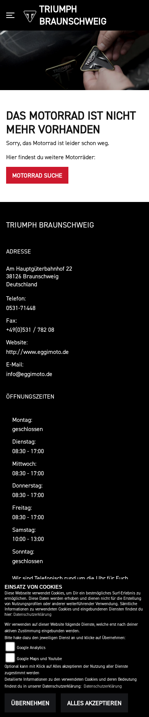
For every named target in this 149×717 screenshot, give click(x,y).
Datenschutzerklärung (32, 614)
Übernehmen (30, 703)
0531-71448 (21, 308)
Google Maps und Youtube (39, 658)
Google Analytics (31, 647)
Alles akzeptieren (94, 703)
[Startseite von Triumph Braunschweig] (30, 15)
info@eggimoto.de (29, 374)
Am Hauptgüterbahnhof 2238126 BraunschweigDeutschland (39, 276)
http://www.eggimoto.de (37, 351)
